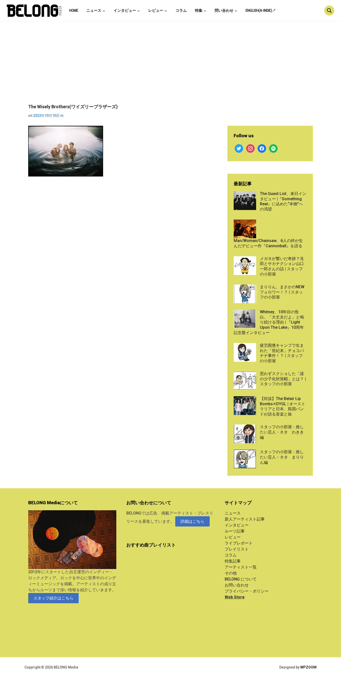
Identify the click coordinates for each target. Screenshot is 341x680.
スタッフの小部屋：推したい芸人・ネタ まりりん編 (282, 457)
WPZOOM (308, 667)
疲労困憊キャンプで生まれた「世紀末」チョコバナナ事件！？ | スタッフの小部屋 (282, 353)
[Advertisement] (170, 67)
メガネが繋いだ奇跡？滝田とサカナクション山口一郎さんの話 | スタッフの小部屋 (282, 266)
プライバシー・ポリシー (247, 591)
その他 (231, 573)
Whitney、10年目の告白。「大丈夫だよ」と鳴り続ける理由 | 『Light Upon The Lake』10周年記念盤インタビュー (269, 322)
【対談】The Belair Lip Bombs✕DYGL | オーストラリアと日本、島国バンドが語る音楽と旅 (282, 406)
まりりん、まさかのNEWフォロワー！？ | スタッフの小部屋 (282, 292)
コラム (181, 10)
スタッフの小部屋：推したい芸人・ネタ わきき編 (282, 432)
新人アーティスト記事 (245, 519)
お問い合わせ (237, 585)
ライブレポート (239, 543)
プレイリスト (237, 549)
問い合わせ (224, 10)
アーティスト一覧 (241, 567)
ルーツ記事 (235, 531)
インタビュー (125, 10)
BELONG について (241, 579)
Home (73, 10)
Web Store (235, 597)
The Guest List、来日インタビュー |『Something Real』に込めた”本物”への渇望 (283, 201)
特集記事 (233, 561)
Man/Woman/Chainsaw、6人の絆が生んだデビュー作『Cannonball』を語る (268, 243)
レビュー (155, 10)
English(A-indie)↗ (261, 10)
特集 (198, 10)
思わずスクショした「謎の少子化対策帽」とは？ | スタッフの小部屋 (283, 378)
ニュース (93, 10)
